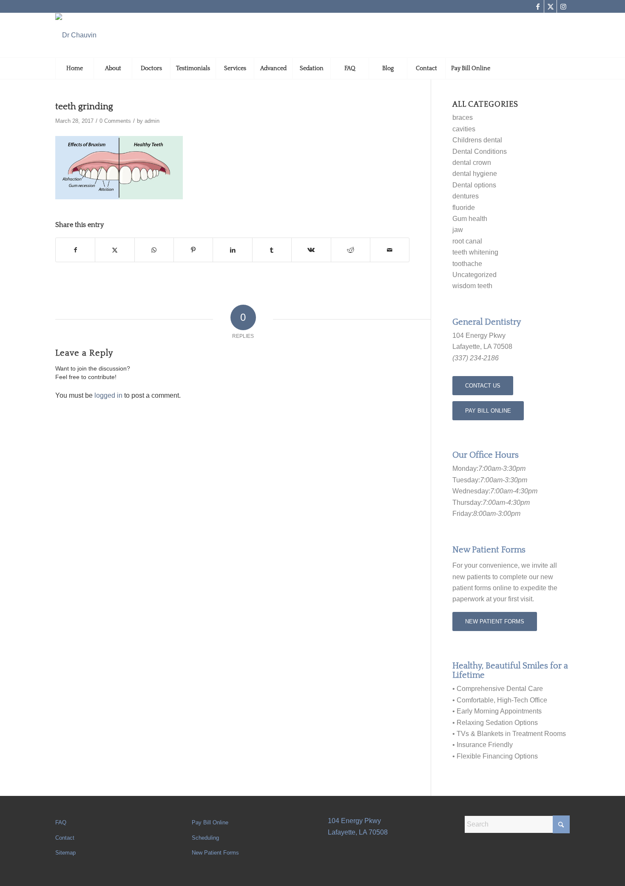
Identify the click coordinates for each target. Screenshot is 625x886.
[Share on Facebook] (75, 250)
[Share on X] (114, 250)
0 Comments (115, 121)
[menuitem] (74, 68)
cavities (463, 129)
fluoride (463, 207)
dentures (465, 196)
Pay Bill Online (210, 822)
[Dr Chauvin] (76, 35)
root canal (467, 241)
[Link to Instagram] (563, 6)
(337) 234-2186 (475, 358)
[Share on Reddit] (350, 250)
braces (462, 117)
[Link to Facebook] (537, 6)
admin (152, 121)
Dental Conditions (479, 151)
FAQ (60, 822)
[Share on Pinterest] (193, 250)
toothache (467, 263)
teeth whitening (475, 252)
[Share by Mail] (389, 250)
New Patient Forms (215, 852)
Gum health (469, 218)
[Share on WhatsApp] (154, 250)
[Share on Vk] (311, 250)
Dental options (474, 185)
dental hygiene (474, 173)
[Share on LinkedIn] (232, 250)
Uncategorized (474, 274)
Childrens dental (477, 140)
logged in (108, 395)
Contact (64, 838)
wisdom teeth (472, 285)
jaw (457, 229)
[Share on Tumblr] (272, 250)
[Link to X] (550, 6)
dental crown (471, 162)
